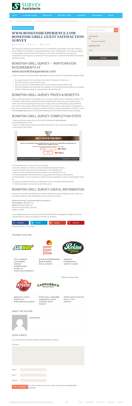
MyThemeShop (48, 402)
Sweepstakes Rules (21, 111)
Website (15, 380)
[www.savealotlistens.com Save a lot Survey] (73, 285)
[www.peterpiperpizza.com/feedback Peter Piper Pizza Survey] (48, 247)
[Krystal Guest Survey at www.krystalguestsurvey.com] (23, 285)
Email (14, 375)
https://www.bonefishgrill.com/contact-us (37, 201)
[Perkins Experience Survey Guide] (73, 247)
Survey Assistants (99, 41)
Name (14, 370)
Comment (15, 344)
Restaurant (97, 15)
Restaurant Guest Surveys (24, 21)
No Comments (46, 44)
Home (11, 21)
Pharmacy (81, 15)
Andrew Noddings (19, 44)
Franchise (47, 15)
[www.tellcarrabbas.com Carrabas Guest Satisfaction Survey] (48, 285)
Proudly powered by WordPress (19, 402)
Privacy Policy (90, 402)
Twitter (70, 214)
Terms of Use (101, 402)
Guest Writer (111, 402)
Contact (120, 402)
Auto (14, 15)
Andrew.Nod (34, 318)
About (81, 402)
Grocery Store (64, 15)
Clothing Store (30, 15)
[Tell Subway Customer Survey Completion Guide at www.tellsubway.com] (23, 247)
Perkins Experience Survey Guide (71, 261)
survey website (60, 120)
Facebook (61, 214)
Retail (111, 15)
